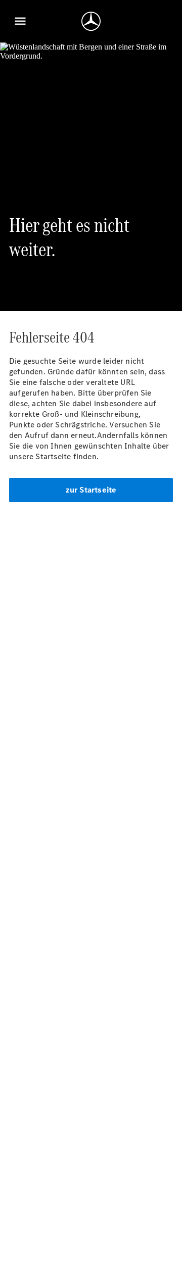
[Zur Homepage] (91, 21)
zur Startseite (91, 489)
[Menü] (20, 21)
